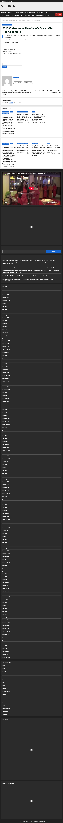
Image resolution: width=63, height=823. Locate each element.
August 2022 (5, 378)
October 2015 (5, 559)
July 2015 (4, 568)
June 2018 (4, 467)
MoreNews (35, 821)
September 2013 (6, 631)
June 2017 (4, 502)
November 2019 (6, 418)
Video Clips (31, 15)
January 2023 (5, 372)
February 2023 (5, 369)
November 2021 (6, 384)
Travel (3, 705)
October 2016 (5, 525)
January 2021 (5, 401)
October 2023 (5, 346)
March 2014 (5, 614)
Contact (41, 12)
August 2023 (5, 352)
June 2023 (4, 358)
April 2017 (4, 507)
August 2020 (5, 407)
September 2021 (6, 389)
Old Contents (6, 15)
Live (60, 14)
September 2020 (6, 404)
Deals (3, 668)
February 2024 (5, 335)
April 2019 (4, 438)
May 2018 (4, 470)
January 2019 (5, 447)
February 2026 (5, 294)
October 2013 (5, 628)
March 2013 (5, 648)
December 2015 (6, 553)
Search (4, 248)
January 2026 (5, 297)
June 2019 (4, 433)
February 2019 (5, 444)
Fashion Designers (7, 674)
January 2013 (5, 654)
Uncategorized (9, 24)
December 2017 (6, 484)
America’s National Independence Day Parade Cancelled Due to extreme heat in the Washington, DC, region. (24, 117)
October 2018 (5, 456)
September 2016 (6, 527)
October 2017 (5, 490)
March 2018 (5, 476)
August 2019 (5, 427)
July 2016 (4, 533)
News (3, 685)
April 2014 (4, 611)
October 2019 (5, 421)
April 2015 (4, 576)
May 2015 (4, 573)
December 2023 (6, 340)
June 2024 (4, 323)
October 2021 (5, 387)
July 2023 (4, 355)
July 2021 (4, 392)
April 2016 (4, 542)
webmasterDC (5, 134)
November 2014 (6, 591)
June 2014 (4, 605)
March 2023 (5, 366)
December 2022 (6, 375)
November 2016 (6, 522)
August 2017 (5, 496)
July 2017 (4, 499)
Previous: (16, 91)
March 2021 (5, 395)
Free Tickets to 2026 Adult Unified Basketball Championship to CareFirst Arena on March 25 (38, 117)
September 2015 (6, 562)
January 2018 (5, 481)
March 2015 (5, 579)
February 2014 (5, 617)
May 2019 (4, 435)
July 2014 (4, 602)
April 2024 (4, 329)
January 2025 (5, 317)
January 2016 (5, 551)
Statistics (24, 15)
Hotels (4, 680)
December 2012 (6, 657)
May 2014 (4, 608)
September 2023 (6, 349)
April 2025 (4, 309)
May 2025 (4, 306)
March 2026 (5, 292)
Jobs (3, 682)
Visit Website (17, 82)
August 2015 (5, 565)
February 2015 (5, 582)
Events (47, 12)
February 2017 (5, 513)
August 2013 (5, 634)
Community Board (32, 12)
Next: (47, 90)
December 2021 (6, 381)
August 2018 (5, 461)
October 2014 (5, 594)
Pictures (4, 688)
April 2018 (4, 473)
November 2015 (6, 556)
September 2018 (6, 458)
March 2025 (5, 312)
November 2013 (6, 625)
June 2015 (4, 571)
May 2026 (4, 289)
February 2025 (5, 315)
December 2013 (6, 622)
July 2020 (4, 410)
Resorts (4, 697)
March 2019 (5, 441)
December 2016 (6, 519)
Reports (4, 694)
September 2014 (6, 597)
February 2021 (5, 398)
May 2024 (4, 326)
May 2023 (4, 361)
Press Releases (5, 113)
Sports (4, 702)
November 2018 (6, 453)
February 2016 (5, 548)
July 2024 (4, 320)
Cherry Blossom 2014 (20, 12)
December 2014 (6, 588)
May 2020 (4, 415)
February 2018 (5, 479)
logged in (11, 102)
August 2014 (5, 599)
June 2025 (4, 303)
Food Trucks (5, 677)
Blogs (3, 665)
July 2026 (4, 286)
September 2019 (6, 424)
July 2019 (4, 430)
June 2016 (4, 536)
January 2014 (5, 620)
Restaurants (5, 700)
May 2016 (4, 539)
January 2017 (5, 516)
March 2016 (5, 545)
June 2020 (4, 412)
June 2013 (4, 640)
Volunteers (5, 714)
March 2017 (5, 510)
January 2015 (5, 585)
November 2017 (6, 487)
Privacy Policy (16, 15)
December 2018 (6, 450)
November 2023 (6, 343)
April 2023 (4, 364)
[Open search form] (53, 14)
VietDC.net (10, 6)
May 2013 (4, 643)
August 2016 (5, 530)
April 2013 (4, 645)
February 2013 (5, 651)
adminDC (5, 39)
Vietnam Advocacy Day (42, 15)
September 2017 (6, 493)
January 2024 (5, 338)
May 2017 (4, 504)
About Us (3, 12)
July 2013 (4, 637)
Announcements (6, 111)
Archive (10, 12)
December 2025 (6, 300)
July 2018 (4, 464)
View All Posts (28, 82)
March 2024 (5, 332)
